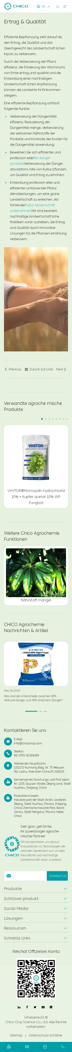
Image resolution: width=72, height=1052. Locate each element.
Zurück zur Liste (39, 369)
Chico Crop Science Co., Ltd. (26, 1022)
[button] (42, 419)
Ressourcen (15, 928)
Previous (12, 369)
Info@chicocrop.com (28, 743)
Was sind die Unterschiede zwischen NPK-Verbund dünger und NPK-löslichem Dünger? (33, 698)
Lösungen (13, 918)
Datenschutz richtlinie (45, 1035)
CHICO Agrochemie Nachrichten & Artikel (26, 627)
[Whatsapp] (9, 1047)
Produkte (13, 888)
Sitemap (16, 1035)
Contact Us (57, 876)
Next (61, 369)
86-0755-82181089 (26, 755)
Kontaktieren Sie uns (25, 730)
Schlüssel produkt (21, 898)
